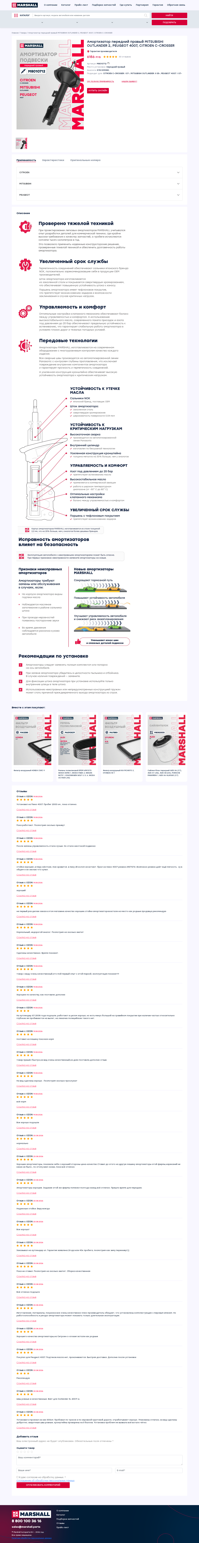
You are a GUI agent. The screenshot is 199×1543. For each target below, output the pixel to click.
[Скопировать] (108, 63)
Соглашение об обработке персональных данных (45, 1480)
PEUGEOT (24, 195)
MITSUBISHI (25, 183)
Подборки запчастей (67, 1519)
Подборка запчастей (104, 5)
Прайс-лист (81, 5)
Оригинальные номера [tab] (85, 160)
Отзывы (60, 1523)
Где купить (126, 5)
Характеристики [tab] (53, 160)
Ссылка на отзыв (26, 809)
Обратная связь (176, 5)
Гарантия (158, 5)
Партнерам (142, 5)
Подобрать (169, 22)
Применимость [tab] (26, 160)
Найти (169, 15)
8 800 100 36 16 (26, 1521)
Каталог (66, 5)
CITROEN (24, 172)
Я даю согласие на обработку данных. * (42, 1477)
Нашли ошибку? (129, 81)
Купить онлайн (98, 90)
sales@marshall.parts (26, 1526)
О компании (50, 5)
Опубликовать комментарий (43, 1485)
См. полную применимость (100, 81)
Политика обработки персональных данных (32, 1538)
